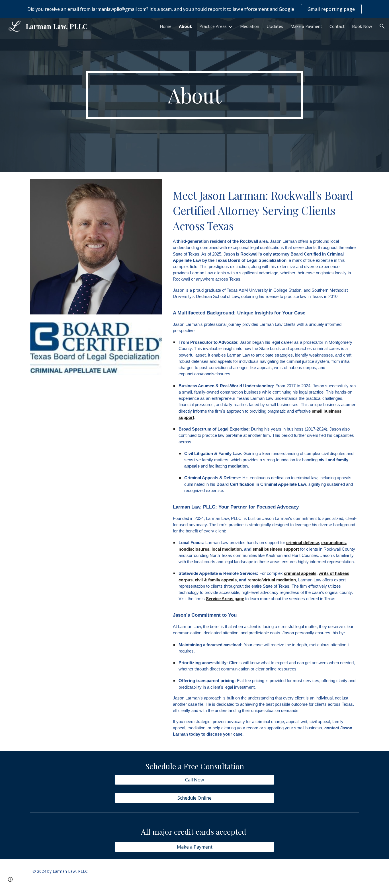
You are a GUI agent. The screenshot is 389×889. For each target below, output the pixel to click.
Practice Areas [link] (213, 26)
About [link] (185, 26)
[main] (194, 95)
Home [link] (165, 26)
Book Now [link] (362, 26)
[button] (382, 26)
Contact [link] (337, 26)
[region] (194, 9)
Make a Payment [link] (306, 26)
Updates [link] (275, 26)
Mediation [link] (249, 26)
